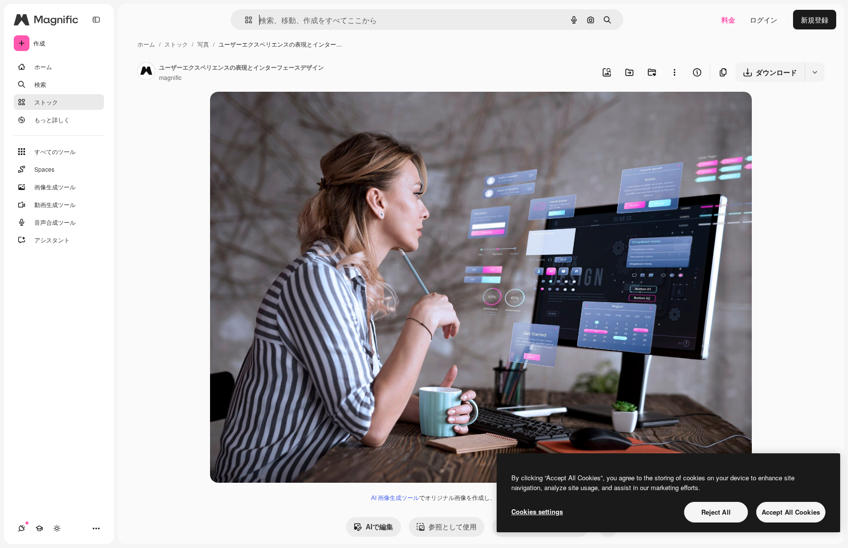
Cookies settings (537, 511)
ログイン (763, 20)
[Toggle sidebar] (96, 19)
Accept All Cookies (791, 512)
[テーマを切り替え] (57, 528)
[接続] (21, 528)
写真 (203, 44)
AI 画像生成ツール (395, 497)
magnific (170, 77)
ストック (176, 44)
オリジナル (277, 110)
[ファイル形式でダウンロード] (814, 72)
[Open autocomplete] (244, 20)
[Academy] (39, 528)
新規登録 (814, 20)
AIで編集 (379, 526)
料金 (728, 20)
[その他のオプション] (674, 72)
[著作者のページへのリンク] (146, 72)
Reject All (716, 512)
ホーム (146, 44)
